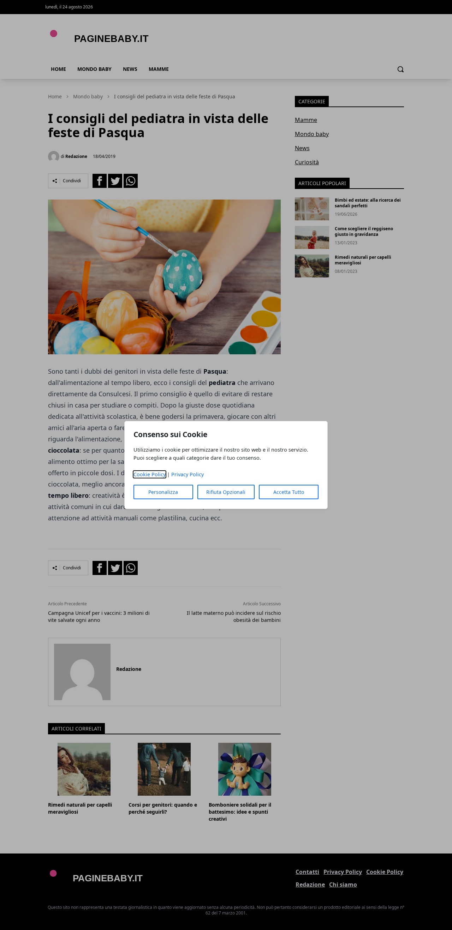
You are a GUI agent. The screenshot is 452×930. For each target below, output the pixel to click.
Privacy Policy (187, 474)
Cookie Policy (149, 474)
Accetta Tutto (288, 492)
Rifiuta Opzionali (225, 492)
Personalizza (163, 492)
